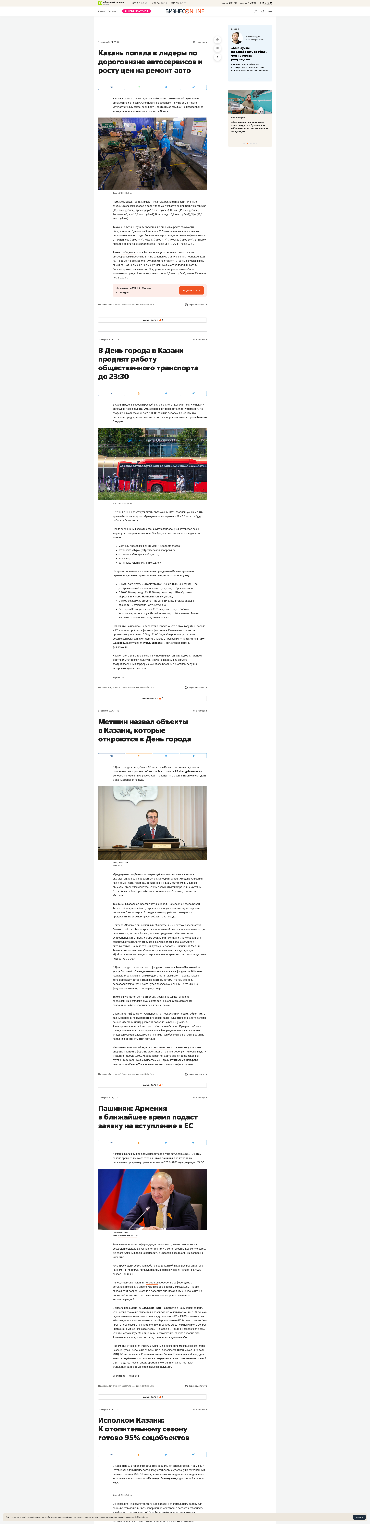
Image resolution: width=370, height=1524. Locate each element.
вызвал (128, 1354)
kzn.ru (120, 866)
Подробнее (142, 1517)
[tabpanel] (250, 52)
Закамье (112, 11)
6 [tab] (250, 143)
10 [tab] (256, 143)
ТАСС (200, 1162)
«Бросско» (251, 39)
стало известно (160, 626)
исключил (152, 1282)
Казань (224, 3)
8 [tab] (253, 143)
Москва (243, 3)
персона (235, 29)
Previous (232, 78)
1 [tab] (243, 143)
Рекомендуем (238, 117)
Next (268, 78)
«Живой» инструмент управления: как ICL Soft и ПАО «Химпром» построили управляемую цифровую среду (249, 128)
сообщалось (128, 252)
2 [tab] (244, 143)
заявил (198, 1307)
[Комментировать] (217, 39)
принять (359, 1517)
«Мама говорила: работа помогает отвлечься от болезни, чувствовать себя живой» (250, 53)
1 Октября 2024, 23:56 (108, 42)
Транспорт (119, 677)
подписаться (191, 290)
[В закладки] (217, 48)
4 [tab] (247, 143)
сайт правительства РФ (127, 1236)
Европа (134, 1375)
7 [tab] (251, 143)
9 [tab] (254, 143)
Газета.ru (161, 106)
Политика (119, 1375)
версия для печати (198, 304)
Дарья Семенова (254, 36)
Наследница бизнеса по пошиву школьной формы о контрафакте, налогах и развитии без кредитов (247, 67)
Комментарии (152, 320)
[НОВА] (136, 12)
